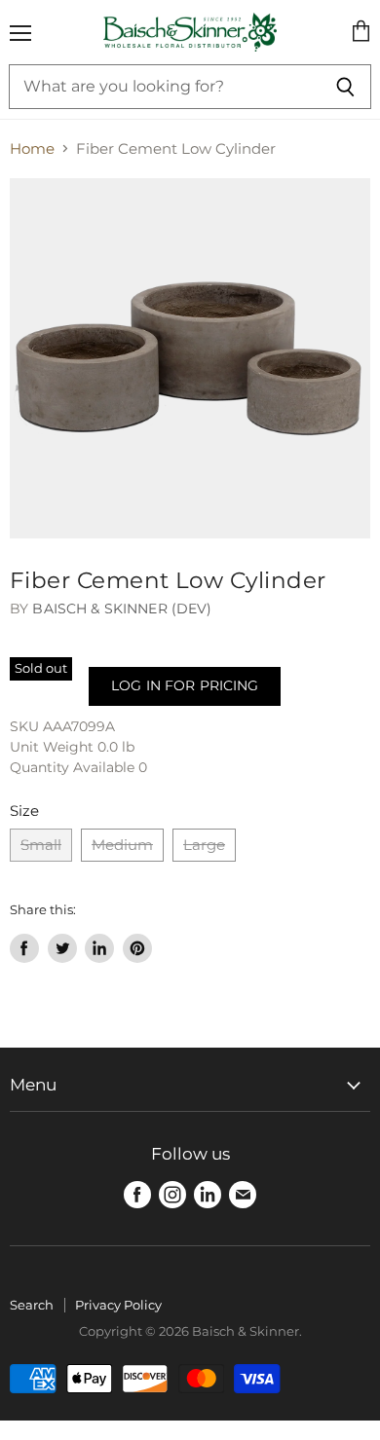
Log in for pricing (184, 685)
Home (32, 148)
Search (32, 1304)
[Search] (345, 86)
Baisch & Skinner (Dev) (121, 608)
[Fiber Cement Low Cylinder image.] (190, 358)
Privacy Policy (118, 1304)
